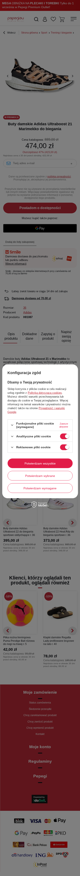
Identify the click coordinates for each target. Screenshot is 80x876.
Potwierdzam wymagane (40, 488)
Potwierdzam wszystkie (40, 463)
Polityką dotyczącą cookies (45, 392)
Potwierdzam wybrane (40, 475)
